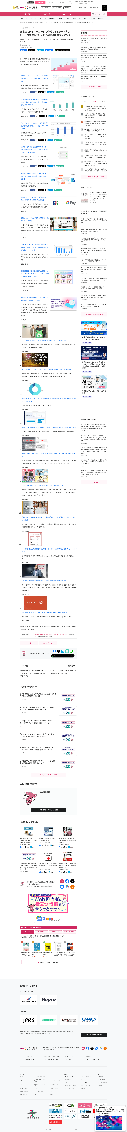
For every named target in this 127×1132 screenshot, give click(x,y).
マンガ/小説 (84, 1082)
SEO (22, 18)
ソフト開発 (75, 1)
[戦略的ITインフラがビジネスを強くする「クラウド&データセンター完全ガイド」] (55, 1106)
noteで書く (61, 92)
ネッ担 (38, 886)
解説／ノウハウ (69, 1076)
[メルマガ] (62, 881)
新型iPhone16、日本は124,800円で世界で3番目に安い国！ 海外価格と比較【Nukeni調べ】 (35, 176)
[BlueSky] (62, 887)
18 (44, 92)
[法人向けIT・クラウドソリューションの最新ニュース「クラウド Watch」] (55, 1112)
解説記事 (101, 1076)
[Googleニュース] (67, 887)
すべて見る (95, 482)
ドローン (77, 3)
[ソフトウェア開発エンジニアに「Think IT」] (70, 1106)
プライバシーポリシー (29, 1059)
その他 (51, 1094)
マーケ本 (27, 932)
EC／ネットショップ (39, 1091)
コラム (66, 1082)
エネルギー (71, 3)
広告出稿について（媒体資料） (52, 1057)
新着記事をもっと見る (95, 87)
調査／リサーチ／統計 (89, 18)
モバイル (52, 1091)
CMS (80, 18)
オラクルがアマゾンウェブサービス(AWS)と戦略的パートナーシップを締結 (44, 612)
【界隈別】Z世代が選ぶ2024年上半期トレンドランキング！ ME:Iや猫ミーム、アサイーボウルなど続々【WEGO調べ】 (35, 274)
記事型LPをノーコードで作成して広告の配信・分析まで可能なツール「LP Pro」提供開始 (34, 78)
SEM (36, 1094)
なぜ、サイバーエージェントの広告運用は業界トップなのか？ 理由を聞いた (45, 340)
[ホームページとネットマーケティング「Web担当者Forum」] (85, 1106)
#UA (66, 634)
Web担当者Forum (28, 8)
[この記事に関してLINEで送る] (71, 651)
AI (40, 18)
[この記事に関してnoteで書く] (67, 651)
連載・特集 (67, 7)
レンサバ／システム (54, 1088)
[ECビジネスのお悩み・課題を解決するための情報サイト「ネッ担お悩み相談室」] (55, 1123)
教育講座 (81, 3)
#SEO (62, 634)
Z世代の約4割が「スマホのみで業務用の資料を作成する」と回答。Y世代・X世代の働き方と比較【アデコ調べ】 (34, 102)
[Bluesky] (96, 1048)
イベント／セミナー (85, 1085)
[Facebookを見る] (87, 1048)
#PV (58, 634)
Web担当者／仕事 (103, 18)
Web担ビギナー (46, 7)
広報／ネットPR (25, 1091)
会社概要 (68, 1059)
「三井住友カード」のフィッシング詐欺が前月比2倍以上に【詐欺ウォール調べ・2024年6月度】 (34, 126)
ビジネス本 (41, 932)
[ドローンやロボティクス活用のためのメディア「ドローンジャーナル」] (85, 1117)
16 (45, 116)
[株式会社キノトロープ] (48, 1020)
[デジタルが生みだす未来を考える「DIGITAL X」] (70, 1117)
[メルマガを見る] (83, 1048)
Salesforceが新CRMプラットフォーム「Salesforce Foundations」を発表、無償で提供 (49, 427)
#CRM (37, 634)
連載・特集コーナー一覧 (33, 22)
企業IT (70, 1)
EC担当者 (51, 2)
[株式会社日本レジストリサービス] (28, 1020)
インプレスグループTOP (93, 1059)
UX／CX (37, 1088)
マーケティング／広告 (31, 18)
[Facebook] (67, 881)
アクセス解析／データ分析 (55, 18)
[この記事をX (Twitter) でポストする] (58, 651)
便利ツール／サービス (70, 1085)
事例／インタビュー (86, 1076)
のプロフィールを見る (48, 810)
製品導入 (62, 2)
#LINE (50, 634)
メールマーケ (24, 1094)
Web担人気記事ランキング (46, 22)
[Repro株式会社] (48, 1000)
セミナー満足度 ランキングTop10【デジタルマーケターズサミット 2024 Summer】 (47, 369)
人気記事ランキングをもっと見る (95, 177)
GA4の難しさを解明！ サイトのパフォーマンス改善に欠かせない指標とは (44, 581)
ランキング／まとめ (69, 1088)
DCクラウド (85, 1)
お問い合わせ (69, 1057)
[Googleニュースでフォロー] (100, 1048)
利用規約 (89, 1057)
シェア (33, 92)
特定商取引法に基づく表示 (51, 1059)
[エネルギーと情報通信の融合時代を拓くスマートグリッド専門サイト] (85, 1112)
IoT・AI (80, 1)
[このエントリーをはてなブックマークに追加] (62, 651)
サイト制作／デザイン (70, 18)
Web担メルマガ (57, 7)
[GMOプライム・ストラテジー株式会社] (89, 1020)
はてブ (51, 92)
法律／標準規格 (25, 1088)
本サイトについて (28, 1057)
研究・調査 (90, 1)
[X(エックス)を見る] (92, 1048)
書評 (82, 1079)
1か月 (103, 101)
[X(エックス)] (72, 881)
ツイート (41, 92)
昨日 (85, 101)
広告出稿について (94, 7)
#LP (55, 634)
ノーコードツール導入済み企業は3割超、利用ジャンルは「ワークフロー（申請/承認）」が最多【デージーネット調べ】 (34, 247)
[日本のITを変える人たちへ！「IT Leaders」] (70, 1112)
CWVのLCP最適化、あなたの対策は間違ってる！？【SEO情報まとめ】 (43, 485)
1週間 (94, 101)
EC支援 (85, 3)
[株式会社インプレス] (32, 1114)
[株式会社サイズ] (69, 1020)
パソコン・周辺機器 (69, 932)
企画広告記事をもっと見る (95, 314)
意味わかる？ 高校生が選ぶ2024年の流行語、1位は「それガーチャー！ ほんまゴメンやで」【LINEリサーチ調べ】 (34, 149)
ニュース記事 (102, 1079)
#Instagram (44, 634)
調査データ (68, 1079)
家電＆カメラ (55, 932)
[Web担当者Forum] (28, 1049)
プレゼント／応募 (103, 1082)
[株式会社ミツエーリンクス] (28, 1000)
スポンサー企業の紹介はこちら (94, 1035)
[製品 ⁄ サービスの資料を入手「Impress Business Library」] (55, 1117)
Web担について (82, 7)
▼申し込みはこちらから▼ (103, 1115)
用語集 (100, 1085)
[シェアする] (54, 651)
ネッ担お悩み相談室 (46, 886)
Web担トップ (23, 22)
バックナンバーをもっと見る (49, 775)
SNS (45, 18)
